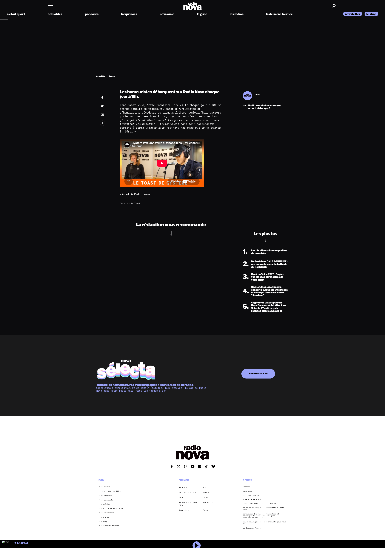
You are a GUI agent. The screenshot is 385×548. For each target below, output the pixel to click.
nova (257, 94)
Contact (246, 487)
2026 (181, 497)
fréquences (129, 14)
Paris (205, 510)
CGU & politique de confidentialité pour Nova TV (264, 523)
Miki (205, 487)
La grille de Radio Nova (111, 509)
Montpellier (208, 502)
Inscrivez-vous (256, 373)
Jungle (206, 492)
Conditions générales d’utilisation (259, 504)
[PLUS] (107, 123)
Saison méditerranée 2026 (188, 503)
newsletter (352, 14)
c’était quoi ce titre (110, 491)
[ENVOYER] (107, 114)
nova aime (167, 14)
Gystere (124, 203)
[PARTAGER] (107, 106)
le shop (371, 14)
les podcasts (106, 496)
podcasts (92, 14)
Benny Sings (184, 510)
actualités (55, 14)
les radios (236, 14)
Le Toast (135, 203)
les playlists (106, 500)
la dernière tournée (279, 14)
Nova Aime (183, 487)
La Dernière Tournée (252, 528)
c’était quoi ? (16, 14)
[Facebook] (107, 98)
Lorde (205, 497)
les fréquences (107, 513)
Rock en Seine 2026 (187, 492)
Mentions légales (251, 495)
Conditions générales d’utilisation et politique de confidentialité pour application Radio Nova (261, 516)
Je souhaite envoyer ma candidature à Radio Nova (263, 509)
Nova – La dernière (251, 499)
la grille (202, 14)
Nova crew (247, 491)
